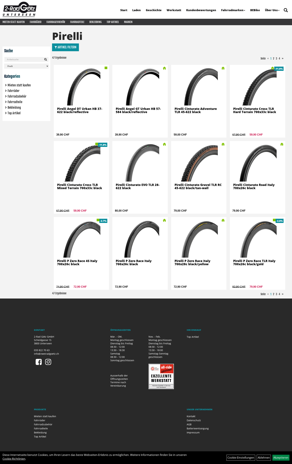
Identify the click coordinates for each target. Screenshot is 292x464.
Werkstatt (174, 10)
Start (123, 10)
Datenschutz (194, 420)
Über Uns (271, 10)
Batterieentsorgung (198, 428)
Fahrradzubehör (55, 22)
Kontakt (191, 416)
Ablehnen (264, 457)
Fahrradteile (77, 22)
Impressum (193, 432)
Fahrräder (35, 22)
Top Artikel (113, 22)
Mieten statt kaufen (14, 22)
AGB (189, 424)
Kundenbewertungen (201, 10)
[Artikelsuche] (286, 10)
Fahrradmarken (232, 10)
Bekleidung (95, 22)
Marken (128, 22)
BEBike (255, 10)
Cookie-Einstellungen (240, 457)
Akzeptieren (280, 457)
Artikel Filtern (66, 47)
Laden (136, 10)
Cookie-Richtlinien (14, 459)
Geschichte (154, 10)
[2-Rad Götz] (19, 9)
